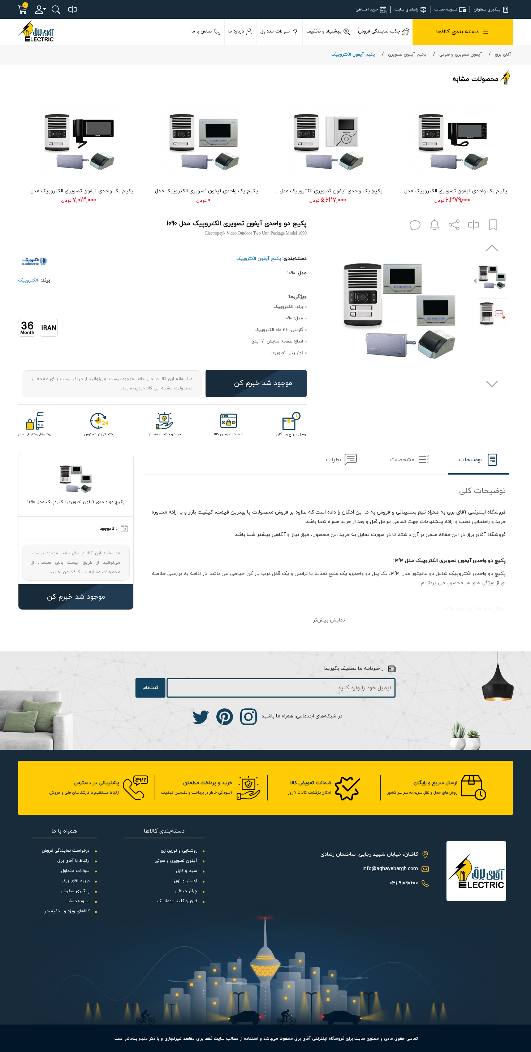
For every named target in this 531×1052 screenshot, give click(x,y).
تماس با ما (201, 31)
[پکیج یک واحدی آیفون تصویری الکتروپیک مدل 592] (328, 138)
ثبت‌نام (150, 687)
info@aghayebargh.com (390, 868)
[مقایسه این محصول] (474, 226)
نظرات (333, 460)
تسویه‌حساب (77, 901)
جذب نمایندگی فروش (379, 31)
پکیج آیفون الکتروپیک (353, 54)
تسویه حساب (446, 9)
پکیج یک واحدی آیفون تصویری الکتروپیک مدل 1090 (203, 191)
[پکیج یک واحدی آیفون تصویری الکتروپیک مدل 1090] (203, 138)
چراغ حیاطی (186, 891)
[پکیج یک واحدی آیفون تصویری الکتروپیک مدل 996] (79, 138)
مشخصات (402, 460)
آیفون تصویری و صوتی (460, 54)
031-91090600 (403, 883)
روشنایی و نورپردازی (179, 851)
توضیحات (471, 460)
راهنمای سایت (406, 9)
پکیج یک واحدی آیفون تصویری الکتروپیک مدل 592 (328, 191)
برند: (45, 280)
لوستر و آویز (185, 881)
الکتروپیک (28, 280)
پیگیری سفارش (487, 9)
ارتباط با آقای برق (73, 861)
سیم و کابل (186, 871)
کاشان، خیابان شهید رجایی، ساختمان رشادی (369, 854)
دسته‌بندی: (294, 258)
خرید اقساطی (367, 9)
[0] (72, 9)
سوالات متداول (275, 31)
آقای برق (503, 54)
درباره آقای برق (76, 881)
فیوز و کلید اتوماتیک (177, 901)
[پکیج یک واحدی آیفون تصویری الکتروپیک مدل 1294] (452, 138)
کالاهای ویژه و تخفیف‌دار (67, 911)
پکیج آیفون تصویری (407, 54)
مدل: (302, 273)
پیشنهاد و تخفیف (323, 31)
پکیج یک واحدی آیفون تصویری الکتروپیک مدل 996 (78, 191)
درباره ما (236, 31)
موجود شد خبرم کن (263, 383)
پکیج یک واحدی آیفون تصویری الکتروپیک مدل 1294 (452, 191)
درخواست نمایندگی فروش (66, 851)
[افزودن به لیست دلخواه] (493, 226)
